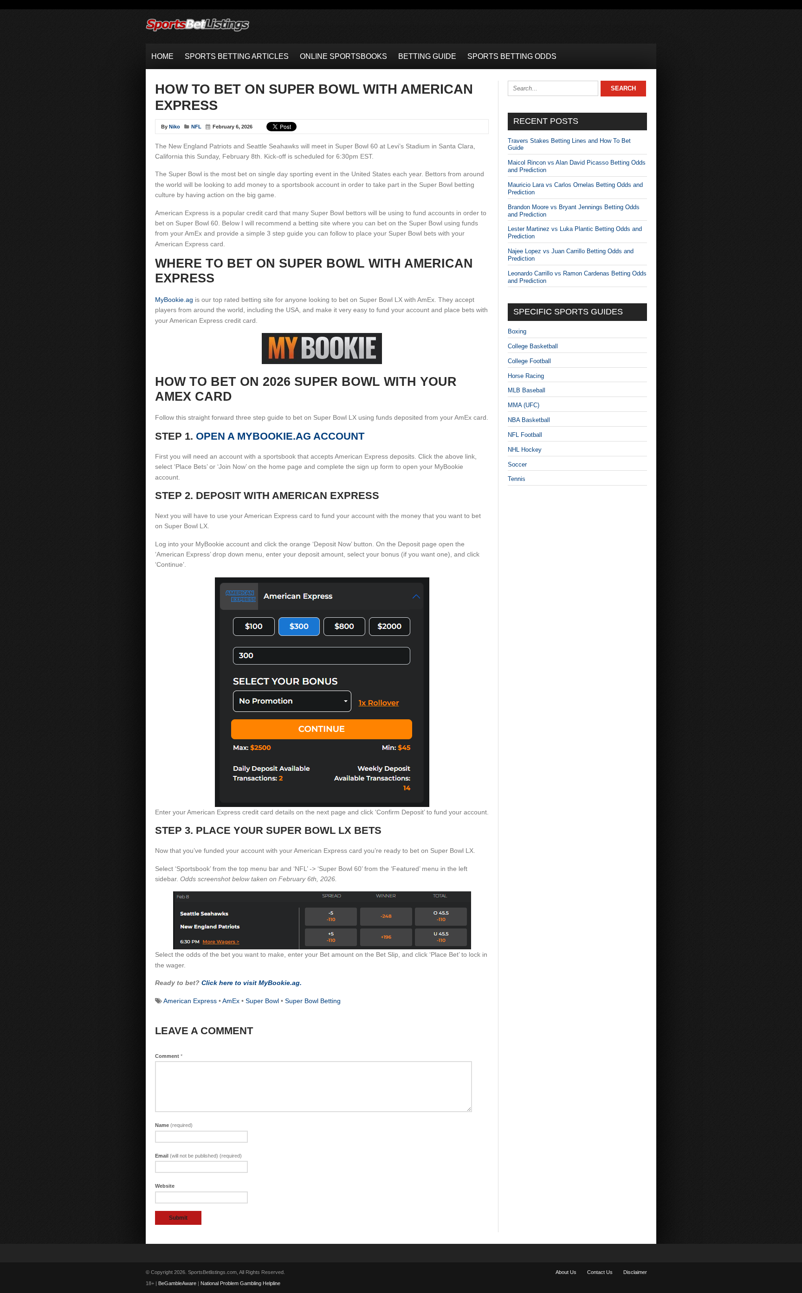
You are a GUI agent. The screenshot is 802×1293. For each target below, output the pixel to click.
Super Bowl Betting (313, 1001)
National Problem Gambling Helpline (240, 1283)
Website (165, 1186)
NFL (196, 126)
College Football (529, 361)
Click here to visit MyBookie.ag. (251, 982)
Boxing (517, 331)
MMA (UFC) (523, 405)
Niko (174, 126)
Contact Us (600, 1272)
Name (174, 1125)
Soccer (517, 464)
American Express (190, 1001)
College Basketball (533, 346)
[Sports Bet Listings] (198, 31)
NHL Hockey (525, 449)
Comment (168, 1056)
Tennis (516, 478)
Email (198, 1156)
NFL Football (525, 434)
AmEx (230, 1001)
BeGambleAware (177, 1283)
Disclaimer (635, 1272)
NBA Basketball (529, 419)
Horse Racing (526, 375)
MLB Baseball (526, 390)
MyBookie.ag (174, 299)
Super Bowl (262, 1001)
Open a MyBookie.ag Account (280, 436)
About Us (566, 1272)
